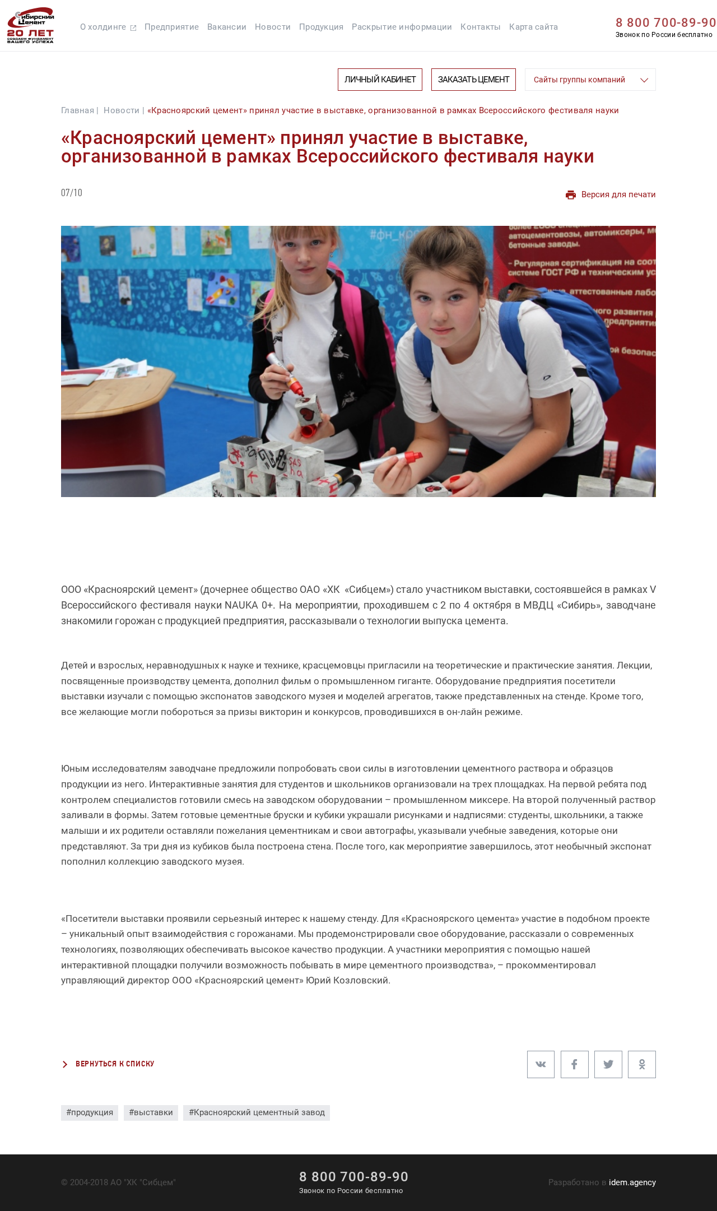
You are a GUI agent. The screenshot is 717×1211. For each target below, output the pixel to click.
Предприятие (172, 27)
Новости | (124, 110)
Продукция (321, 27)
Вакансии (226, 27)
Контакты (480, 27)
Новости (273, 27)
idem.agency (632, 1182)
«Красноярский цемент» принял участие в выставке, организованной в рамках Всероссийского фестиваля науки (383, 110)
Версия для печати (618, 194)
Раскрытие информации (402, 27)
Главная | (80, 110)
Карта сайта (533, 27)
